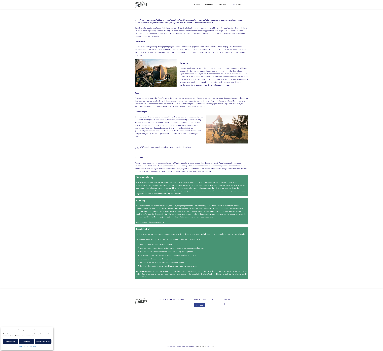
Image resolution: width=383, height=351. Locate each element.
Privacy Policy (202, 346)
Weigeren (26, 341)
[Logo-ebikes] (141, 4)
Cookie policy (22, 346)
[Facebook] (224, 304)
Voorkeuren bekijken (43, 341)
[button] (244, 4)
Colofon (213, 346)
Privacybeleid (31, 346)
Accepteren (10, 341)
